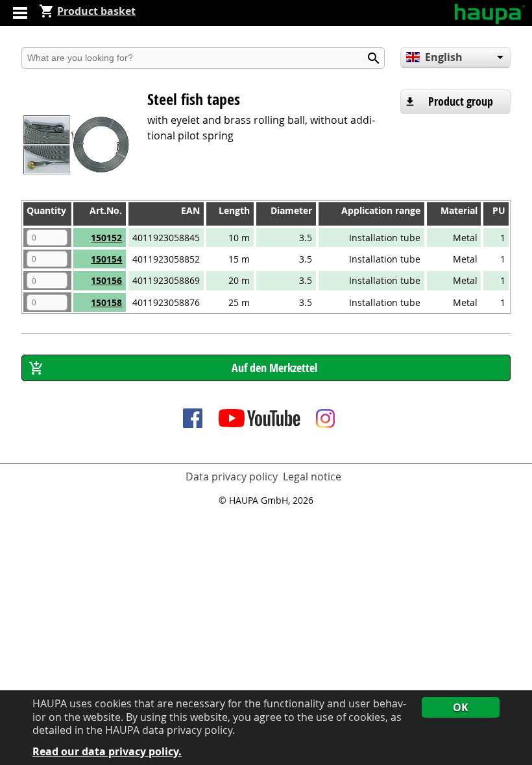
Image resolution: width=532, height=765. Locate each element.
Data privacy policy (232, 476)
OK (460, 707)
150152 (106, 237)
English (444, 57)
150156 (106, 280)
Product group (460, 101)
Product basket (96, 11)
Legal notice (312, 476)
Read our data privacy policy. (107, 752)
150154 (106, 259)
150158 (106, 302)
